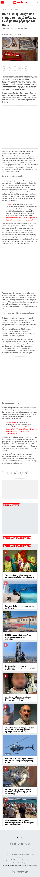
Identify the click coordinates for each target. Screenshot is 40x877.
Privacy (33, 854)
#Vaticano (19, 429)
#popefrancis (32, 218)
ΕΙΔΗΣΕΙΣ (6, 9)
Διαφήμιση (15, 854)
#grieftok (9, 220)
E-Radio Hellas (13, 860)
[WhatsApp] (9, 68)
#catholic (15, 218)
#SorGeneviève (30, 427)
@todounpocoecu (12, 422)
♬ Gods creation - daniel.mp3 (23, 220)
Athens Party (21, 863)
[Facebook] (4, 68)
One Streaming (31, 860)
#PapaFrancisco (18, 427)
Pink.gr (5, 860)
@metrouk (9, 204)
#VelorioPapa (10, 429)
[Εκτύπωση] (20, 68)
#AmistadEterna (11, 431)
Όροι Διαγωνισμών (24, 854)
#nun (25, 218)
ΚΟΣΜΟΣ (16, 9)
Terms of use (20, 857)
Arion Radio (13, 863)
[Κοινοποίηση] (26, 68)
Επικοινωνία (8, 854)
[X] (15, 68)
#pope (21, 218)
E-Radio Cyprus (22, 860)
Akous (28, 863)
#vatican (9, 218)
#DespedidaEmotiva (30, 429)
